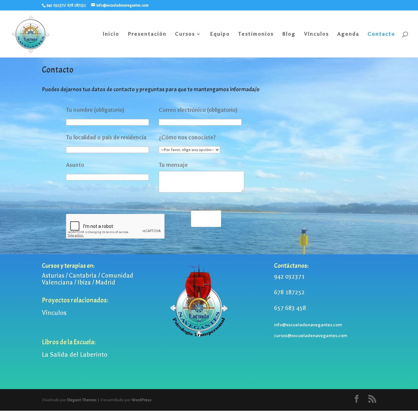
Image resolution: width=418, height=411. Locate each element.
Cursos (185, 34)
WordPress (142, 400)
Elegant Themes (82, 400)
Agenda (348, 34)
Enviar (206, 218)
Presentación (147, 34)
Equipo (220, 34)
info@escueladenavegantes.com (308, 325)
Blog (289, 34)
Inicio (111, 34)
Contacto (381, 34)
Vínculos (316, 34)
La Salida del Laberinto (74, 354)
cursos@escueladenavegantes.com (310, 335)
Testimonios (256, 34)
